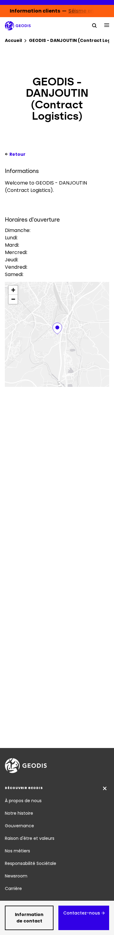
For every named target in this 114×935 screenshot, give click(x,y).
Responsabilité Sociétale (30, 863)
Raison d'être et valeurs (29, 838)
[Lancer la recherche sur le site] (94, 25)
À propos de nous (23, 801)
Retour (17, 154)
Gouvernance (19, 826)
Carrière (13, 888)
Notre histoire (19, 813)
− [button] (13, 299)
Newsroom (16, 876)
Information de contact (29, 917)
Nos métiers (17, 851)
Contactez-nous (81, 913)
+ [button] (13, 290)
